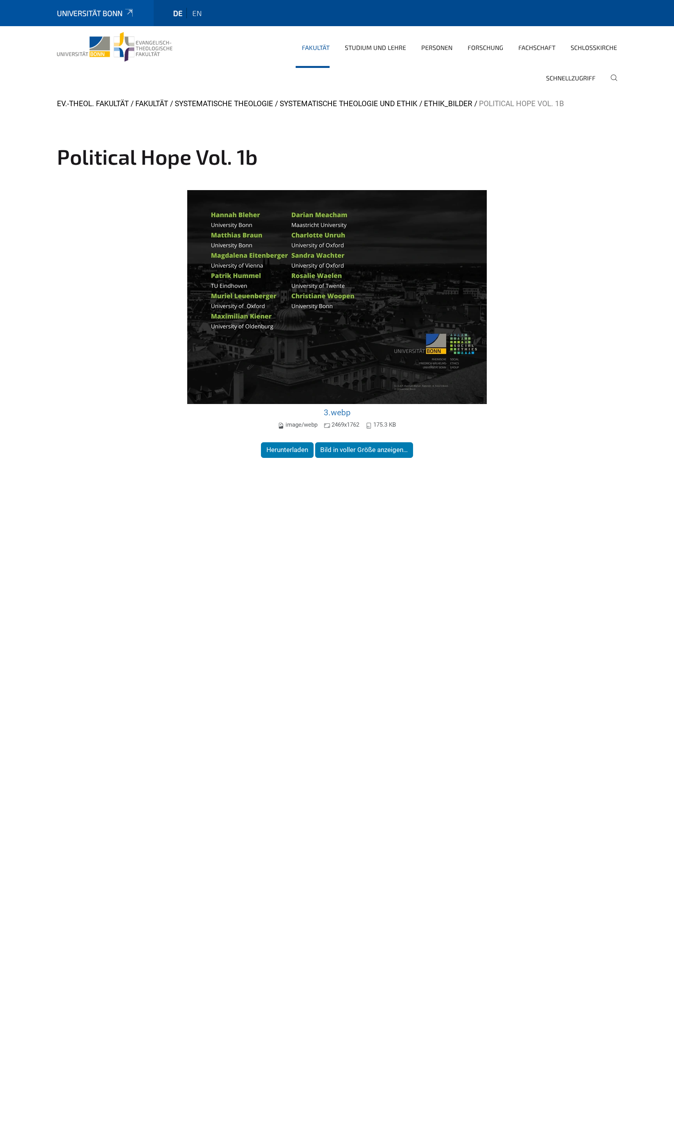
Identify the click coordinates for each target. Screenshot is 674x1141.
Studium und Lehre (375, 47)
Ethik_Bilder (448, 103)
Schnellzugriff (571, 78)
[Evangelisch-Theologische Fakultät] (114, 47)
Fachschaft (536, 47)
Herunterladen (287, 450)
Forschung (485, 47)
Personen (436, 47)
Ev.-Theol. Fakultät (93, 103)
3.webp (337, 412)
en (197, 13)
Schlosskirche (594, 47)
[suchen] (611, 83)
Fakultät (316, 47)
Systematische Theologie (224, 103)
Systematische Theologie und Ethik (348, 103)
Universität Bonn (89, 13)
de (178, 13)
